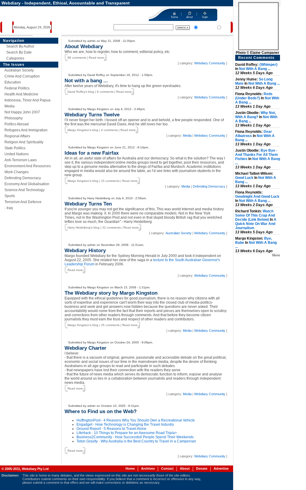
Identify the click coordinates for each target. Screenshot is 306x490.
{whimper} (268, 65)
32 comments (111, 227)
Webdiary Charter (85, 348)
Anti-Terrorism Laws (20, 160)
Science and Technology (24, 190)
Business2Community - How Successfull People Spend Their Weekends (135, 437)
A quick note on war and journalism (255, 223)
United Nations (16, 154)
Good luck (244, 178)
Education (12, 82)
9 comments (105, 91)
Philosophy (13, 118)
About (185, 468)
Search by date (19, 52)
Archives (148, 468)
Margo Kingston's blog (83, 130)
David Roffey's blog (81, 91)
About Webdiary (84, 46)
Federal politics (17, 88)
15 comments (110, 180)
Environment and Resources (27, 166)
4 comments (109, 130)
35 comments (110, 325)
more (276, 255)
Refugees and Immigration (26, 130)
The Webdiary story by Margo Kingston (111, 293)
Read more (96, 57)
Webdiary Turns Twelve (92, 115)
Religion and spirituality (23, 142)
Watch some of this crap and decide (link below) (255, 215)
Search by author (20, 46)
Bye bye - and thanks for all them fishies (256, 154)
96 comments (77, 57)
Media (9, 106)
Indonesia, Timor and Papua (27, 100)
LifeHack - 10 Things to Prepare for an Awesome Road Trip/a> (126, 433)
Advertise (221, 468)
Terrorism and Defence (23, 202)
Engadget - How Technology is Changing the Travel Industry (125, 424)
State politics (14, 148)
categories (15, 58)
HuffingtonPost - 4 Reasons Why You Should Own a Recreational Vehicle (135, 420)
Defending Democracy (22, 178)
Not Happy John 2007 (22, 112)
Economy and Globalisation (26, 184)
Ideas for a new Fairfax (92, 153)
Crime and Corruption (22, 76)
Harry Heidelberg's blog (84, 227)
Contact (167, 468)
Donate (201, 468)
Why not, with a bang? (255, 115)
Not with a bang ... (86, 80)
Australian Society (19, 70)
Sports (9, 196)
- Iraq (8, 208)
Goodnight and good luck (257, 196)
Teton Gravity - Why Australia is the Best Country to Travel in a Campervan (136, 441)
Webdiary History (85, 250)
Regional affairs (17, 136)
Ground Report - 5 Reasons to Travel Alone (111, 429)
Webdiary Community (209, 63)
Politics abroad (16, 124)
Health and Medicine (21, 94)
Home (130, 468)
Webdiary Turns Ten (88, 204)
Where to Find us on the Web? (101, 411)
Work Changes (16, 172)
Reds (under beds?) (254, 96)
